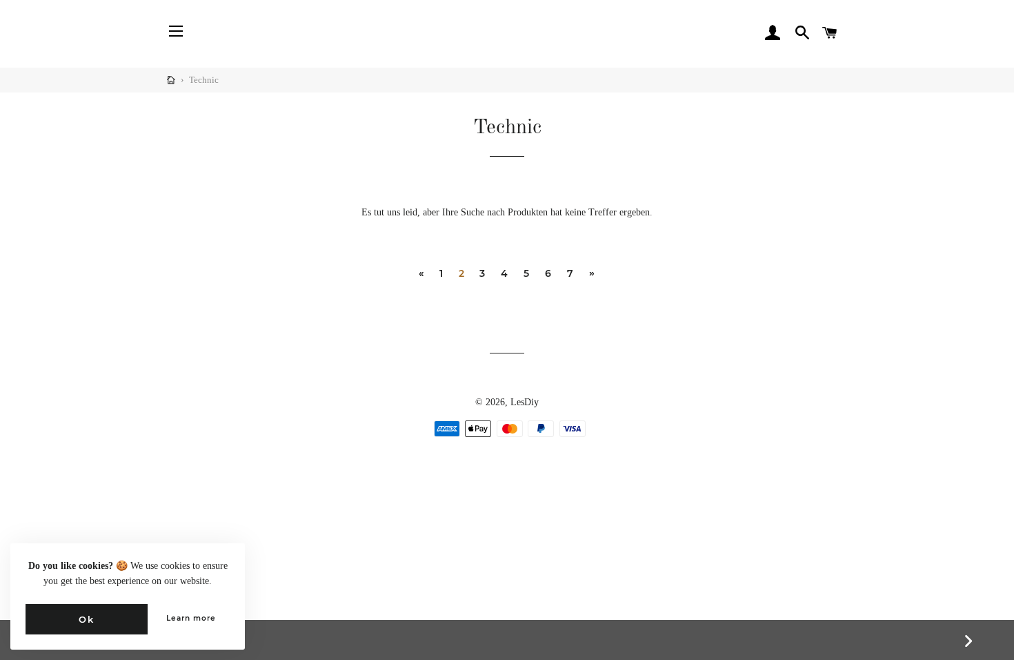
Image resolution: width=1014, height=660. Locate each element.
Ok (86, 619)
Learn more (191, 618)
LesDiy (524, 402)
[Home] (171, 80)
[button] (219, 33)
